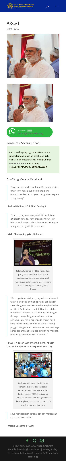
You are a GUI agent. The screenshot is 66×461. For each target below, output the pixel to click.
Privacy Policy (50, 449)
